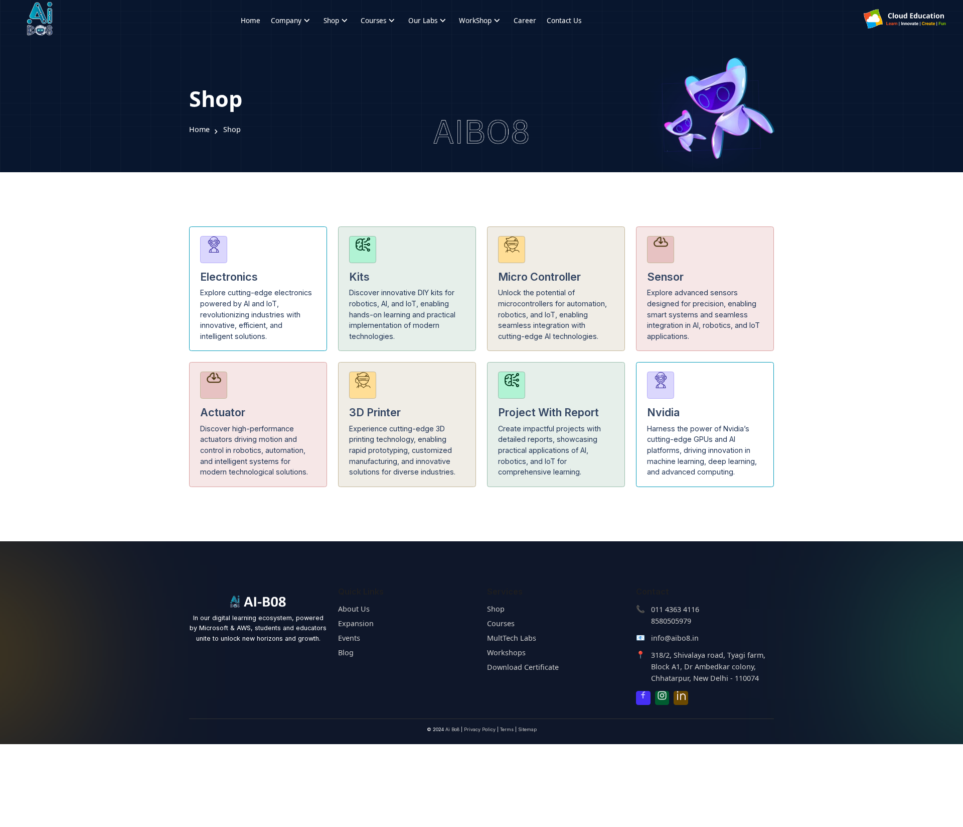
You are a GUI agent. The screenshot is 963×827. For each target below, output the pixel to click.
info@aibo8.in (675, 638)
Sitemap (527, 729)
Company (291, 20)
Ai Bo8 (452, 729)
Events (349, 638)
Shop (337, 20)
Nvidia (663, 412)
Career (525, 20)
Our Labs (428, 20)
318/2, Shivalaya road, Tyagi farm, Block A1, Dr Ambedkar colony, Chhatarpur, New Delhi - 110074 (708, 666)
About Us (354, 609)
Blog (346, 652)
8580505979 (671, 621)
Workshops (506, 652)
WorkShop (481, 20)
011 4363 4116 (675, 609)
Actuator (222, 412)
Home (250, 20)
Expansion (356, 623)
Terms (507, 729)
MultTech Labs (511, 638)
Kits (359, 276)
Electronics (229, 276)
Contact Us (564, 20)
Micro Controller (539, 276)
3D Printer (375, 412)
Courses (379, 20)
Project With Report (548, 412)
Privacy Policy (480, 729)
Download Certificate (523, 667)
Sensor (665, 276)
